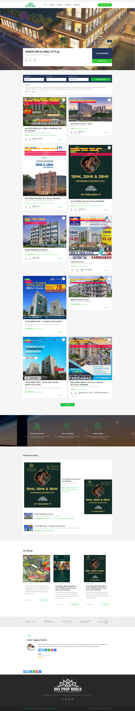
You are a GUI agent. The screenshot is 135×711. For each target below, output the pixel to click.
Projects (68, 5)
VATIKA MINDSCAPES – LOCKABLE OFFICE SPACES (43, 321)
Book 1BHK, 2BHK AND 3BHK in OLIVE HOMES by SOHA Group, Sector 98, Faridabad (65, 588)
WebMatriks (54, 708)
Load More (67, 404)
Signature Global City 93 (42, 51)
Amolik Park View (77, 262)
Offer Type (49, 76)
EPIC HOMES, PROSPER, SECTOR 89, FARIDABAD (42, 198)
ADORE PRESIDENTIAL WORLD (36, 250)
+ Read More (44, 600)
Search (51, 5)
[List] (28, 85)
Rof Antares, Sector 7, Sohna (81, 124)
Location (59, 5)
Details (60, 139)
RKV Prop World (31, 708)
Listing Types (27, 76)
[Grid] (25, 85)
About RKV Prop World (94, 708)
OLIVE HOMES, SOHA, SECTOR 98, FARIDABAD (87, 201)
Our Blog (109, 708)
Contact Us (77, 5)
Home (45, 5)
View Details (102, 61)
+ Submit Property (104, 5)
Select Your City (73, 76)
